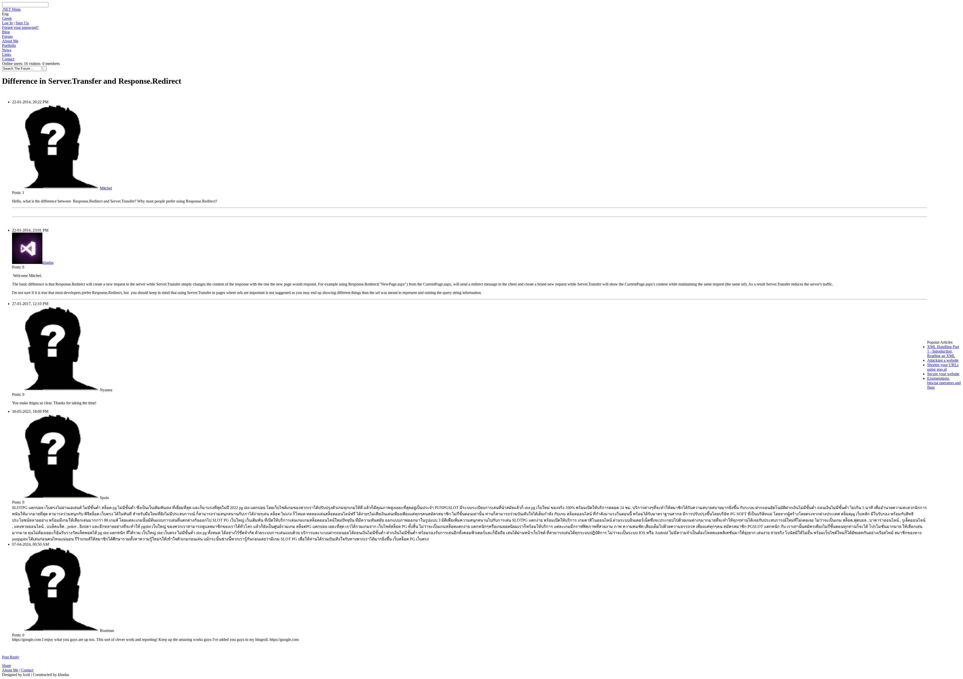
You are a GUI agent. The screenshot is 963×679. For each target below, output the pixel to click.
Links (6, 54)
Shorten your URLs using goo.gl (942, 367)
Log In (7, 23)
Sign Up (22, 23)
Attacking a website (942, 360)
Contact (8, 59)
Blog (6, 32)
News (6, 50)
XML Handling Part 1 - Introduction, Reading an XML (943, 351)
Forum (7, 36)
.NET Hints (11, 9)
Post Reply (10, 657)
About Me (10, 41)
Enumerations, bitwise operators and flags (944, 383)
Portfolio (9, 45)
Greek (7, 18)
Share (6, 665)
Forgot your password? (20, 27)
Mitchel (106, 188)
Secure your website (943, 374)
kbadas (47, 262)
